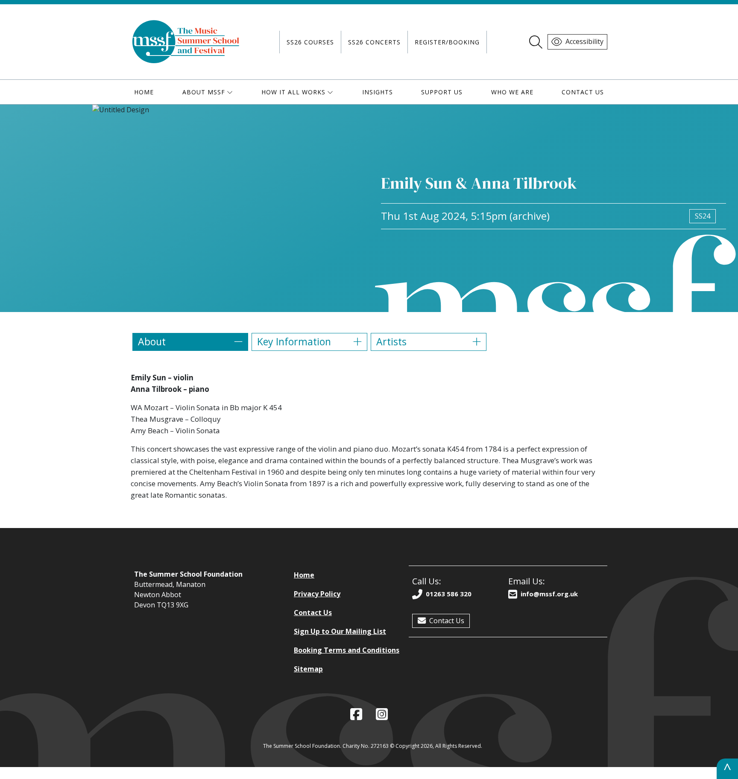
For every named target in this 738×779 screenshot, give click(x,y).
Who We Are (512, 92)
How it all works (293, 92)
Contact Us (583, 92)
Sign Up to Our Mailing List (340, 631)
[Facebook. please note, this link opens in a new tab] (356, 714)
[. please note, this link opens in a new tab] (382, 714)
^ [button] (727, 768)
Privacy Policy (317, 593)
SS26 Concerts (374, 42)
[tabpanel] (369, 436)
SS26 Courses (310, 42)
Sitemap (308, 669)
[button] (190, 342)
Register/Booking (447, 42)
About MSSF (203, 92)
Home (144, 92)
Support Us (442, 92)
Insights (377, 92)
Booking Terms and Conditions (346, 650)
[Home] (186, 42)
